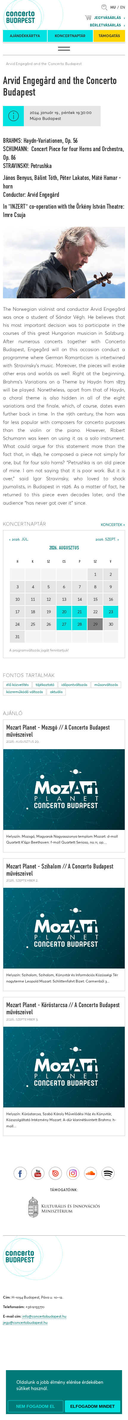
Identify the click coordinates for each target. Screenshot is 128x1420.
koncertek (111, 524)
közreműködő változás (24, 692)
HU (113, 7)
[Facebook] (20, 1173)
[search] (106, 7)
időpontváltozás (74, 684)
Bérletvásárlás (105, 25)
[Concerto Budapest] (41, 15)
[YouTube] (37, 1173)
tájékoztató (45, 684)
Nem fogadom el (35, 1406)
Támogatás (109, 36)
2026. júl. (20, 539)
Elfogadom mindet (92, 1406)
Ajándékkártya (25, 36)
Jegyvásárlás (107, 17)
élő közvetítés (17, 684)
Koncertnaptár (70, 36)
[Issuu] (55, 1173)
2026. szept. (106, 539)
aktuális (56, 692)
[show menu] (64, 49)
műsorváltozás (106, 684)
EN (122, 7)
